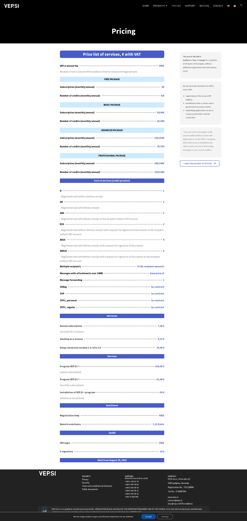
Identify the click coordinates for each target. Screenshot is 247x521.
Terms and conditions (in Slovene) (97, 486)
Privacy (85, 479)
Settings (165, 516)
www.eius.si (173, 497)
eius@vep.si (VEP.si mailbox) (180, 503)
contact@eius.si (175, 500)
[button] (241, 6)
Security (85, 482)
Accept (149, 516)
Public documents (90, 489)
